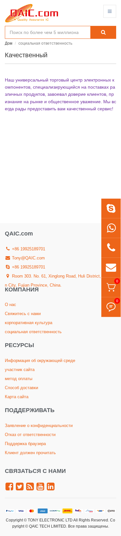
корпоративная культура (28, 322)
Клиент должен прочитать (30, 452)
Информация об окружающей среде (40, 360)
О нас (10, 304)
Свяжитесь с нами (23, 313)
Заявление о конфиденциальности (39, 425)
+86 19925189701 (28, 248)
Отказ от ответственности (30, 434)
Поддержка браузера (25, 443)
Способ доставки (21, 387)
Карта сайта (16, 396)
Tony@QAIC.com (28, 258)
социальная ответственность (33, 331)
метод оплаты (18, 378)
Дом (8, 43)
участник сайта (20, 369)
